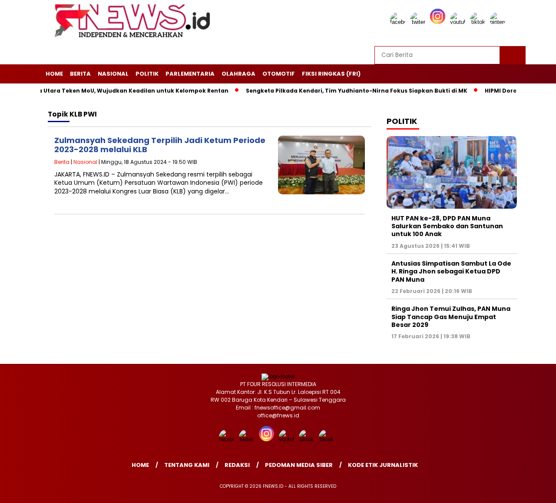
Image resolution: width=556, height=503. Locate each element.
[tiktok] (479, 22)
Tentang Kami (186, 465)
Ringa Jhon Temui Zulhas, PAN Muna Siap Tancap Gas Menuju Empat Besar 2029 (450, 316)
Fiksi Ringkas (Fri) (331, 74)
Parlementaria (190, 74)
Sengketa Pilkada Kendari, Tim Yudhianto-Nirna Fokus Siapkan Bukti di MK (345, 90)
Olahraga (238, 74)
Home (54, 74)
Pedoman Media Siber (299, 465)
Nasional (113, 74)
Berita (80, 74)
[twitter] (419, 22)
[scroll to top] (532, 489)
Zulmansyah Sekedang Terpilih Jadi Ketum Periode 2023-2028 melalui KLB (159, 145)
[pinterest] (499, 22)
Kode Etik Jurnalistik (383, 465)
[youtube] (459, 22)
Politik (147, 74)
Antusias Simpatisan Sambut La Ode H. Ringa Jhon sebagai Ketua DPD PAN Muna (451, 271)
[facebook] (399, 22)
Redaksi (237, 465)
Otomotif (278, 74)
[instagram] (439, 22)
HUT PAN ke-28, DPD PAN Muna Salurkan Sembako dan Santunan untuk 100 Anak (447, 226)
